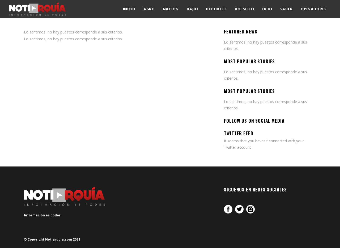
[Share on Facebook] (228, 209)
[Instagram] (250, 209)
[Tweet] (239, 209)
